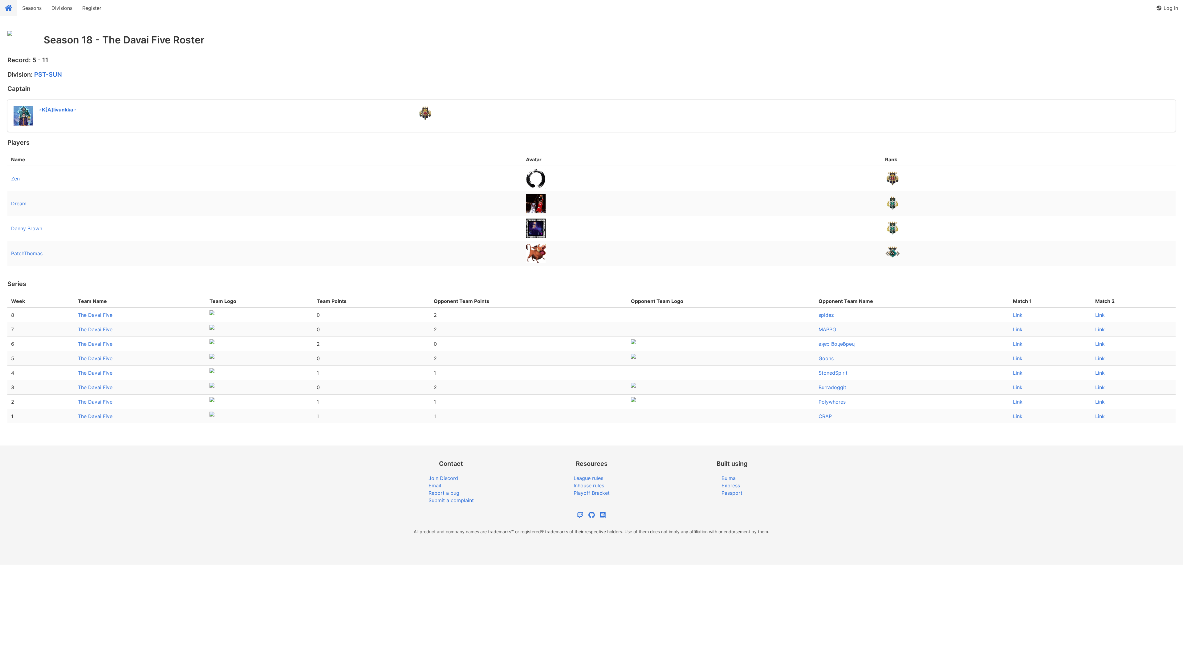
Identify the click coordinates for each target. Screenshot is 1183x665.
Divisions (61, 8)
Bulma (729, 478)
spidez (826, 315)
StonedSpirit (833, 373)
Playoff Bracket (592, 493)
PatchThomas (27, 253)
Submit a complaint (451, 500)
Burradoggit (832, 387)
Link (1017, 315)
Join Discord (443, 478)
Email (435, 485)
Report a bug (444, 493)
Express (731, 485)
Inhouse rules (589, 485)
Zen (15, 178)
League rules (588, 478)
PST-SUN (48, 74)
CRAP (825, 416)
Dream (18, 203)
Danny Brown (26, 228)
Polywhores (832, 402)
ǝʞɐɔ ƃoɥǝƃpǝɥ (837, 344)
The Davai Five (95, 315)
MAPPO (827, 329)
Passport (732, 493)
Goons (826, 358)
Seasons (32, 8)
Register (91, 8)
